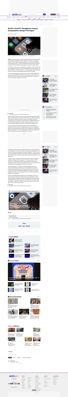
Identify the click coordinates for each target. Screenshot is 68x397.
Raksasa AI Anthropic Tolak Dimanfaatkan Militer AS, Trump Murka (20, 185)
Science (35, 17)
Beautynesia (55, 381)
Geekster (38, 19)
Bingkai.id (36, 386)
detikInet (23, 381)
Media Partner (46, 382)
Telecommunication (42, 17)
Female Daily (55, 382)
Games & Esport (23, 17)
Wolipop (29, 381)
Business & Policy (30, 17)
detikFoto (29, 385)
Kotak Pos (45, 381)
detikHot (23, 382)
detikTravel (29, 377)
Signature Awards (37, 382)
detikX (29, 382)
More (38, 260)
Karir (44, 380)
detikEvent (36, 381)
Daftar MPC (53, 14)
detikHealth (29, 380)
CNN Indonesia (55, 377)
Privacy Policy (46, 385)
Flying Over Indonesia (38, 389)
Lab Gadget (33, 19)
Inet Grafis (51, 19)
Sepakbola (23, 385)
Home (10, 17)
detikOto (23, 386)
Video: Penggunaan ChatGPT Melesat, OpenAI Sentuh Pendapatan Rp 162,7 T (25, 191)
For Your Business (37, 390)
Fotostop (46, 19)
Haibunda (54, 380)
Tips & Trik (48, 17)
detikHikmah (29, 386)
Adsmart (36, 380)
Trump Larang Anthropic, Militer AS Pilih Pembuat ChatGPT (19, 114)
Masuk (58, 14)
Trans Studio (37, 385)
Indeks (59, 17)
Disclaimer (45, 386)
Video (56, 17)
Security (41, 19)
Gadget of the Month (26, 19)
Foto (52, 17)
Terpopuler (19, 19)
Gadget (18, 17)
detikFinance (23, 380)
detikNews (23, 377)
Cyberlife (13, 17)
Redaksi (45, 377)
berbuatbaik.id (37, 377)
